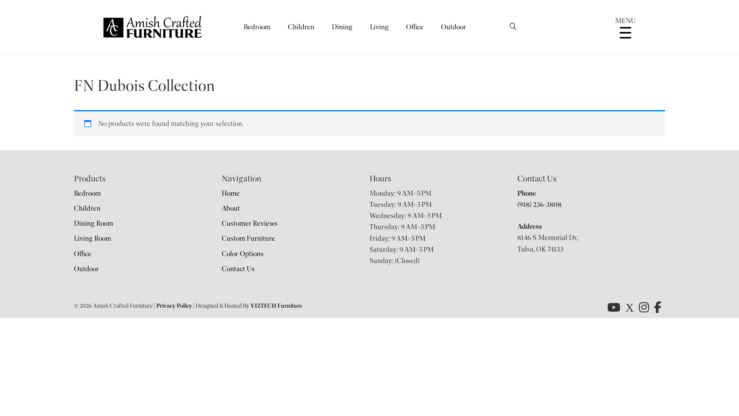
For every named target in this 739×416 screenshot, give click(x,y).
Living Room (92, 238)
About (231, 208)
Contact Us (238, 269)
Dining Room (93, 223)
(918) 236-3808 (539, 204)
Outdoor (453, 27)
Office (415, 27)
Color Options (243, 254)
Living (379, 27)
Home (231, 193)
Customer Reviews (250, 223)
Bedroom (257, 27)
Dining (342, 27)
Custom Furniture (248, 238)
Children (301, 27)
